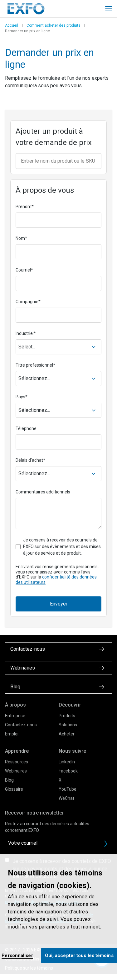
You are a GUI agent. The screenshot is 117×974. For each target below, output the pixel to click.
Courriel (24, 269)
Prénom (25, 206)
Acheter (67, 733)
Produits (67, 715)
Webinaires (16, 770)
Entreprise (15, 715)
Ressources (16, 761)
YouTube (67, 789)
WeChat (66, 798)
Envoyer (58, 604)
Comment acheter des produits (53, 25)
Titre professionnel (35, 365)
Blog (9, 780)
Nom (21, 238)
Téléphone (26, 428)
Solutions (68, 724)
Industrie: (26, 333)
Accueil (11, 25)
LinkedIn (67, 761)
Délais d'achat (30, 460)
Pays (21, 396)
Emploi (11, 733)
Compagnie (28, 301)
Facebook (68, 770)
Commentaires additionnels (43, 491)
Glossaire (14, 789)
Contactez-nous (21, 724)
